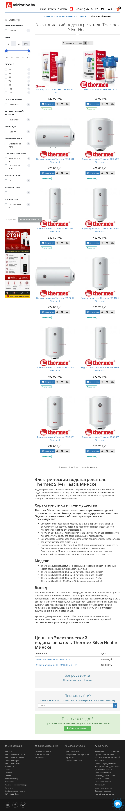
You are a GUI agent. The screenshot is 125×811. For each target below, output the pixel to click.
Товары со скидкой (73, 760)
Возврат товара (42, 754)
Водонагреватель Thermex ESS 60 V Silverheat (100, 230)
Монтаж (8, 751)
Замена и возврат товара (16, 784)
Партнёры (69, 757)
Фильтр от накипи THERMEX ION (100, 89)
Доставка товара (12, 778)
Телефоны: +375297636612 (107, 751)
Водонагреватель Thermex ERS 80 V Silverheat (55, 369)
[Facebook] (16, 804)
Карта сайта (40, 757)
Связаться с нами (43, 751)
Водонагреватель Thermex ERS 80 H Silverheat (55, 160)
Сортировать (68, 43)
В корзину (49, 103)
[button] (118, 9)
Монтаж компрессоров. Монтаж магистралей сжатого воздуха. (15, 757)
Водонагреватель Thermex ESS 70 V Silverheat (54, 230)
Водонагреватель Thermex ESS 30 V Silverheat (100, 438)
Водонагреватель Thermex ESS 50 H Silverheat (55, 299)
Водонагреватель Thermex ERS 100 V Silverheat (100, 299)
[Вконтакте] (23, 804)
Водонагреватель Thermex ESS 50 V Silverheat (54, 438)
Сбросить (11, 219)
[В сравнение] (67, 104)
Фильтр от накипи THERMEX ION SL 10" (54, 91)
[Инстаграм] (8, 804)
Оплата (52, 8)
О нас (43, 8)
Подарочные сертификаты (77, 754)
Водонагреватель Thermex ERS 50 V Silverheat (100, 160)
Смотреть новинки (79, 728)
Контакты (9, 772)
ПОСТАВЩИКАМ (12, 794)
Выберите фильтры (30, 219)
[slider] (6, 51)
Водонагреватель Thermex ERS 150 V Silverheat (100, 369)
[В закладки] (62, 104)
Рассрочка (9, 781)
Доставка (63, 8)
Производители (72, 751)
